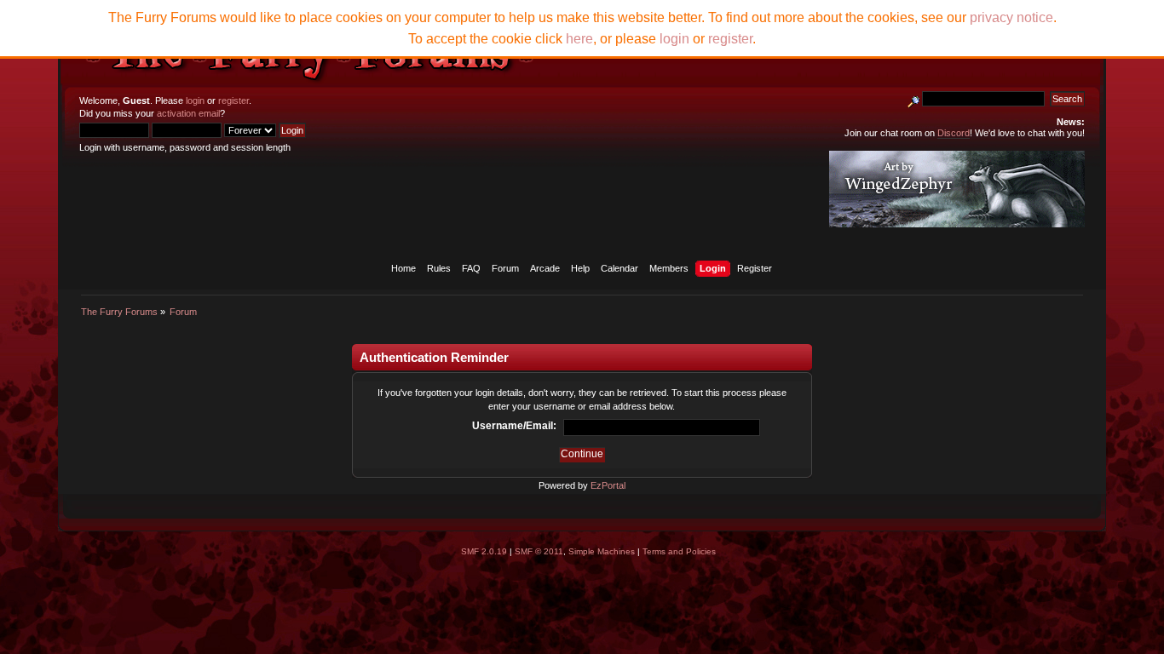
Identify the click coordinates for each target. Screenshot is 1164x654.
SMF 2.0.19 (484, 551)
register (233, 100)
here (579, 39)
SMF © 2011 (539, 551)
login (195, 100)
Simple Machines (601, 551)
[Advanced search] (913, 99)
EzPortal (608, 485)
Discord (953, 133)
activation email (188, 113)
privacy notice (1011, 17)
